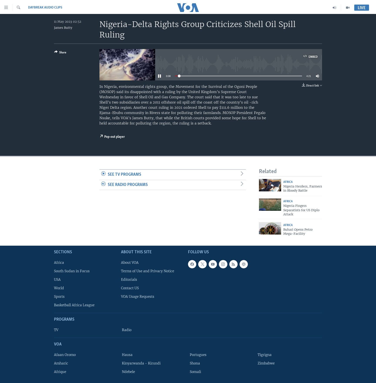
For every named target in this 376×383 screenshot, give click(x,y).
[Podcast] (244, 264)
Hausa (127, 355)
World (59, 288)
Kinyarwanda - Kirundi (141, 363)
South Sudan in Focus (72, 271)
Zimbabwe (266, 363)
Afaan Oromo (65, 355)
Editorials (129, 279)
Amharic (61, 363)
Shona (195, 363)
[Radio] (334, 7)
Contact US (130, 288)
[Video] (347, 7)
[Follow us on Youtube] (213, 264)
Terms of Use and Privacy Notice (147, 271)
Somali (195, 372)
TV (56, 330)
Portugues (198, 355)
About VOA (130, 262)
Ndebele (128, 372)
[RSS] (233, 264)
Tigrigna (265, 355)
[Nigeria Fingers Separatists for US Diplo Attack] (270, 204)
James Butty (63, 28)
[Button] (60, 53)
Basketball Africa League (74, 305)
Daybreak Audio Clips (45, 7)
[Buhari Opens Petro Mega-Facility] (270, 228)
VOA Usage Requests (137, 296)
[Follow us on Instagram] (223, 264)
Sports (59, 296)
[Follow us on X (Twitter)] (202, 264)
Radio (126, 330)
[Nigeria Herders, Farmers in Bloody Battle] (270, 185)
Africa (288, 182)
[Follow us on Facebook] (192, 264)
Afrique (60, 372)
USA (57, 279)
